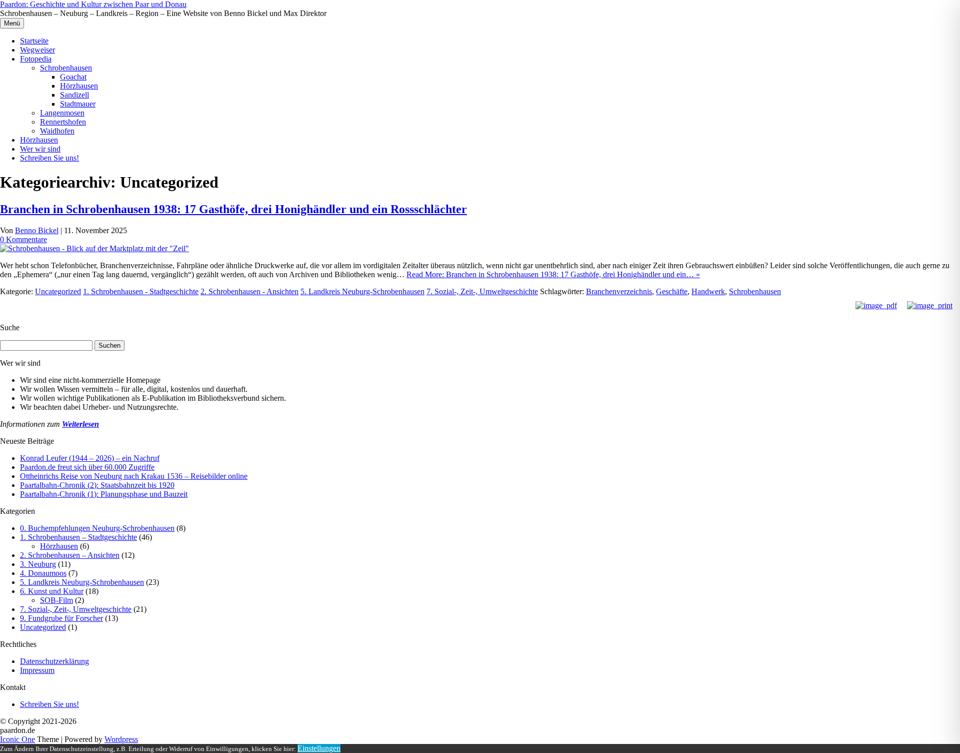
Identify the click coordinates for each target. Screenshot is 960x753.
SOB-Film (56, 600)
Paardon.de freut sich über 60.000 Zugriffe (87, 467)
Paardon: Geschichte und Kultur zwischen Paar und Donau (93, 4)
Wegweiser (37, 50)
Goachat (73, 77)
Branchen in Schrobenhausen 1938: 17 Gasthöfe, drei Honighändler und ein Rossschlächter (233, 209)
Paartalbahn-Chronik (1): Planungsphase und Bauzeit (104, 494)
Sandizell (74, 95)
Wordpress (121, 739)
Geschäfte (672, 291)
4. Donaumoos (43, 573)
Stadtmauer (78, 104)
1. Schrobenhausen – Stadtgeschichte (78, 537)
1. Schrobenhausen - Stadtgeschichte (140, 291)
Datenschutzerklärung (54, 661)
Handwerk (708, 291)
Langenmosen (62, 113)
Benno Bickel (36, 230)
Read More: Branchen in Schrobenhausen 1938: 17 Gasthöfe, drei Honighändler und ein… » (553, 274)
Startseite (34, 41)
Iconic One (17, 739)
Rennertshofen (63, 122)
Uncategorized (58, 291)
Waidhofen (57, 131)
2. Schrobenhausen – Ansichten (70, 555)
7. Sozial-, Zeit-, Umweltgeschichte (482, 291)
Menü (12, 23)
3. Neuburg (38, 564)
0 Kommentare (23, 239)
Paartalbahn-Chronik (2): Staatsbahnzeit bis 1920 (97, 485)
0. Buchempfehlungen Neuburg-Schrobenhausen (97, 528)
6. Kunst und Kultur (52, 591)
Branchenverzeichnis (619, 291)
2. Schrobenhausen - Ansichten (249, 291)
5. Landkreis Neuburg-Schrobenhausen (362, 291)
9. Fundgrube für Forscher (61, 618)
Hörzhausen (79, 86)
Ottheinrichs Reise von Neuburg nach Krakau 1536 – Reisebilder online (134, 476)
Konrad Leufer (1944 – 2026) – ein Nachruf (90, 458)
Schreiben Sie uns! (49, 158)
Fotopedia (36, 59)
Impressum (37, 670)
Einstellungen (319, 748)
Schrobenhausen (66, 68)
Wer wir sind (40, 149)
